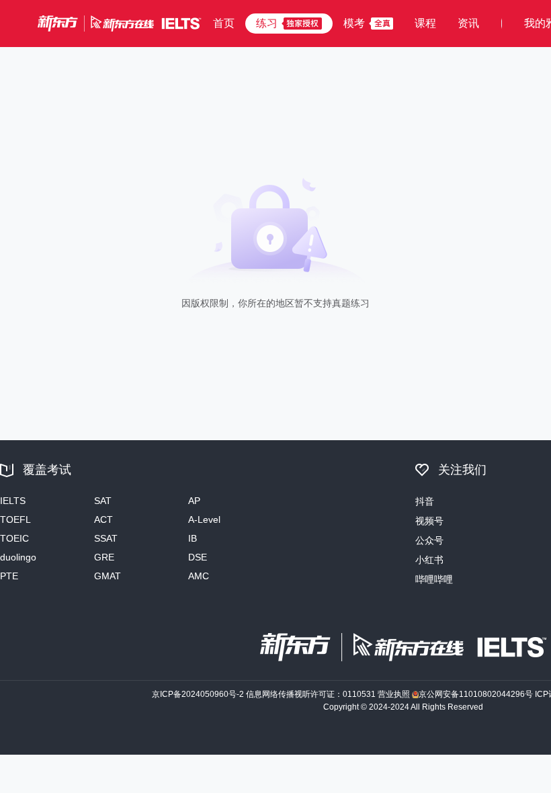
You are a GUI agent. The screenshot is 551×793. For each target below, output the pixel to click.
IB (192, 538)
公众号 (429, 540)
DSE (197, 557)
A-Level (204, 519)
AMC (198, 576)
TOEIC (14, 538)
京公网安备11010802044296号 (476, 694)
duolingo (18, 557)
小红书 (429, 559)
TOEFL (15, 519)
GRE (104, 557)
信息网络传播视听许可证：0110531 (311, 694)
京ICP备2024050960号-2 (198, 694)
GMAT (107, 576)
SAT (103, 500)
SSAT (106, 538)
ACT (103, 519)
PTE (9, 576)
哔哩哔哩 (434, 579)
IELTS (13, 500)
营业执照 (394, 694)
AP (194, 500)
